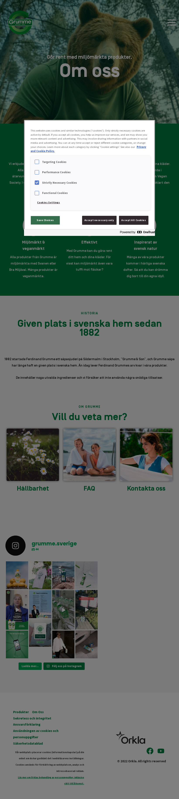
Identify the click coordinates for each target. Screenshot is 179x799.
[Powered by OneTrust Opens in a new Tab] (136, 233)
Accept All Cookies (133, 220)
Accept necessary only (99, 220)
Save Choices (45, 220)
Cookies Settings (48, 202)
